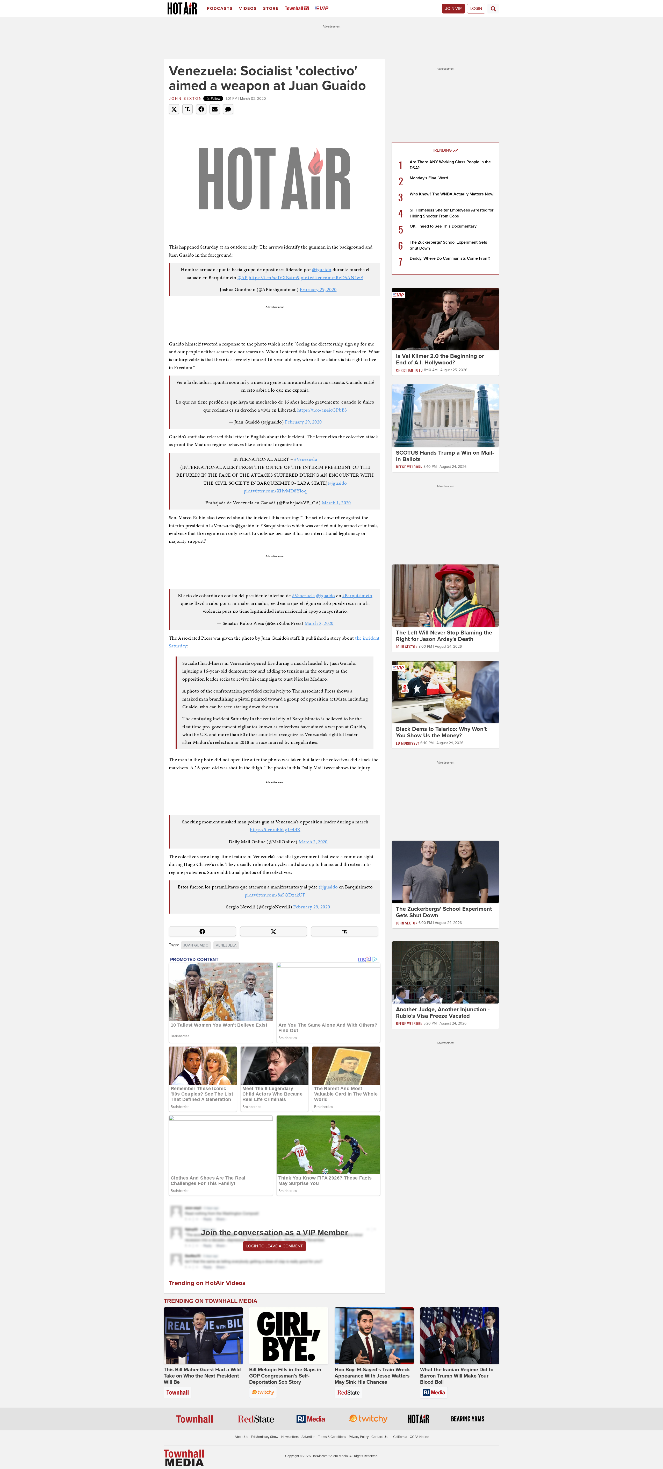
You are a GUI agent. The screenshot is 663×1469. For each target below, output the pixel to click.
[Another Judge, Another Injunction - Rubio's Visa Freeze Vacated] (445, 972)
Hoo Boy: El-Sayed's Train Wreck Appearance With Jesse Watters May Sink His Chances (372, 1376)
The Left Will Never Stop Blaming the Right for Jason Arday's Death (444, 635)
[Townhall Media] (184, 1458)
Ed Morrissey (407, 743)
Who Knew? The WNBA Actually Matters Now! (452, 194)
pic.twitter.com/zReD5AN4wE (332, 277)
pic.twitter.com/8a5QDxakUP (275, 894)
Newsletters (290, 1437)
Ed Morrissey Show (264, 1437)
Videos (248, 8)
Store (271, 8)
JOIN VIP (453, 8)
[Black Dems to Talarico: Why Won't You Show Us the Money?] (445, 691)
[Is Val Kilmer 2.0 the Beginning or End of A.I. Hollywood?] (445, 318)
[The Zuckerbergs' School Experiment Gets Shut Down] (445, 871)
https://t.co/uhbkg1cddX (275, 829)
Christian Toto (409, 370)
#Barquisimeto (357, 595)
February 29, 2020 (318, 289)
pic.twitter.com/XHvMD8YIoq (275, 490)
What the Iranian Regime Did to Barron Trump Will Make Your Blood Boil (456, 1376)
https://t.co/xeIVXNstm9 (274, 277)
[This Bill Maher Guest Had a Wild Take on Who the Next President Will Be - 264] (203, 1335)
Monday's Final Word (429, 178)
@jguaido (321, 269)
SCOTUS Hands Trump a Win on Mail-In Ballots (445, 456)
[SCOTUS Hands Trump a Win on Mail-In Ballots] (445, 415)
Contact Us (379, 1437)
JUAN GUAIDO (195, 945)
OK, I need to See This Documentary (443, 226)
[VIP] (322, 9)
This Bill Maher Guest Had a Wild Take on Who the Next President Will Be (202, 1376)
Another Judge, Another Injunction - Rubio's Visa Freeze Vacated (443, 1012)
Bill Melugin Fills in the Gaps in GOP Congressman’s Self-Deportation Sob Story (285, 1376)
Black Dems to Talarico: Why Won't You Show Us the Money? (441, 732)
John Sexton (185, 98)
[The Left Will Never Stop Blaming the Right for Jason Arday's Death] (445, 595)
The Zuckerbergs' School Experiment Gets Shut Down (444, 912)
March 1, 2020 (336, 502)
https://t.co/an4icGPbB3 (322, 409)
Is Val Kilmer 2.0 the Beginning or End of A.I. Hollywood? (440, 359)
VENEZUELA (226, 945)
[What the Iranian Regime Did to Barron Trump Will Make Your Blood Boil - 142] (459, 1335)
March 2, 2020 (319, 623)
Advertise (308, 1437)
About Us (241, 1437)
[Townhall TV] (298, 9)
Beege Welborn (409, 466)
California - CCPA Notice (411, 1437)
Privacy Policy (359, 1437)
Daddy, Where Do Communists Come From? (450, 258)
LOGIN (476, 8)
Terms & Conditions (332, 1437)
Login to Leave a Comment (274, 1246)
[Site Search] (493, 8)
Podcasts (220, 8)
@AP (242, 277)
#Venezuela (305, 459)
